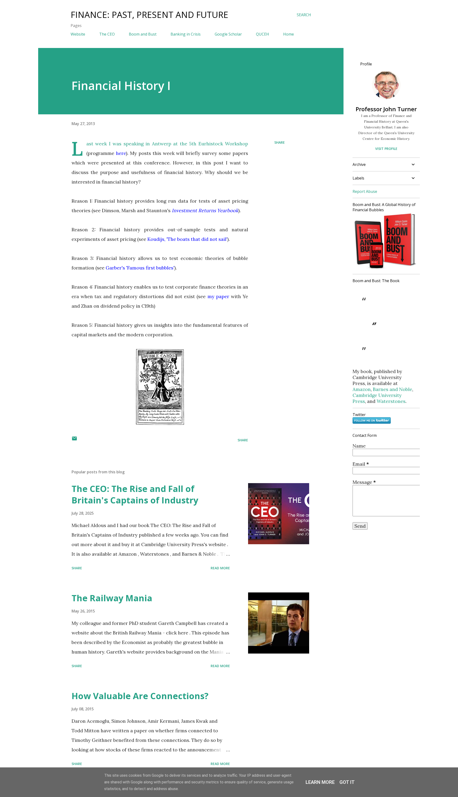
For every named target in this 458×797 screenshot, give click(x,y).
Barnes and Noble (392, 389)
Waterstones (391, 401)
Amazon (362, 389)
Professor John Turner (386, 109)
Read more (220, 568)
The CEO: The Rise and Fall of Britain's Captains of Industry (135, 494)
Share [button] (279, 142)
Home (288, 34)
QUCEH (262, 34)
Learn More (320, 782)
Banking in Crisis (186, 34)
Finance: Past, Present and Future (149, 15)
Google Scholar (228, 34)
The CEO (107, 34)
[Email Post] (74, 440)
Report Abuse (365, 191)
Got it (347, 782)
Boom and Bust (142, 34)
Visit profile (386, 148)
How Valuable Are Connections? (140, 696)
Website (78, 34)
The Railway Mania (112, 598)
